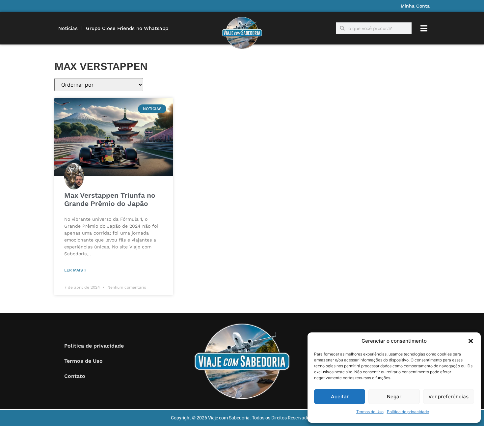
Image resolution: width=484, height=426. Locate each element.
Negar (394, 396)
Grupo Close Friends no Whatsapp (127, 28)
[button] (471, 341)
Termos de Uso (370, 411)
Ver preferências (448, 396)
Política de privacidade (408, 411)
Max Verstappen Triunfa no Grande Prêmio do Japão (109, 199)
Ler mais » (75, 270)
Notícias (68, 28)
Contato (74, 376)
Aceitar (340, 396)
